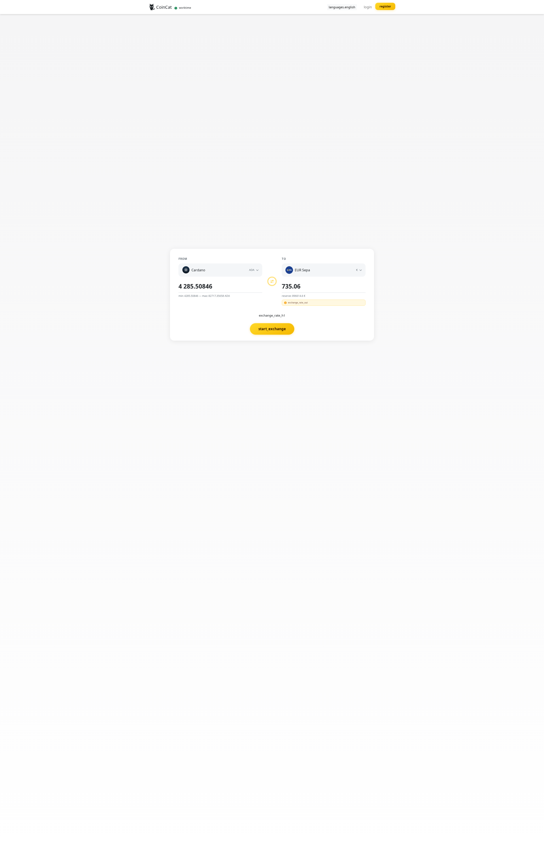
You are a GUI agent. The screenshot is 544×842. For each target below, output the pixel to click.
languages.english (342, 7)
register (385, 6)
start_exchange (272, 328)
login (368, 7)
